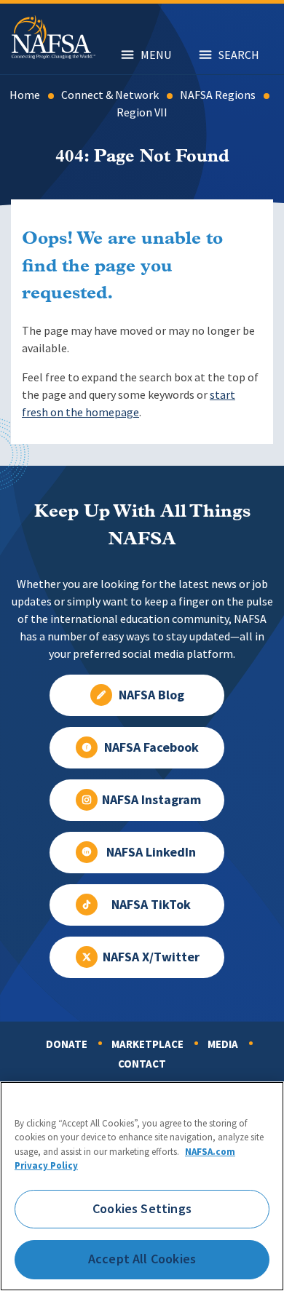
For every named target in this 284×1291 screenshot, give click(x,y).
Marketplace (147, 1044)
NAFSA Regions (218, 95)
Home (24, 95)
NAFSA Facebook (151, 747)
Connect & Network (110, 95)
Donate (66, 1044)
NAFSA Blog (151, 695)
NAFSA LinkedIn (151, 852)
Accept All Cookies (142, 1259)
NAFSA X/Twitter (151, 957)
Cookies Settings (142, 1208)
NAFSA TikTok (151, 904)
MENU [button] (156, 55)
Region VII (142, 112)
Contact (142, 1064)
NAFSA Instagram (151, 800)
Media (223, 1044)
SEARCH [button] (238, 55)
